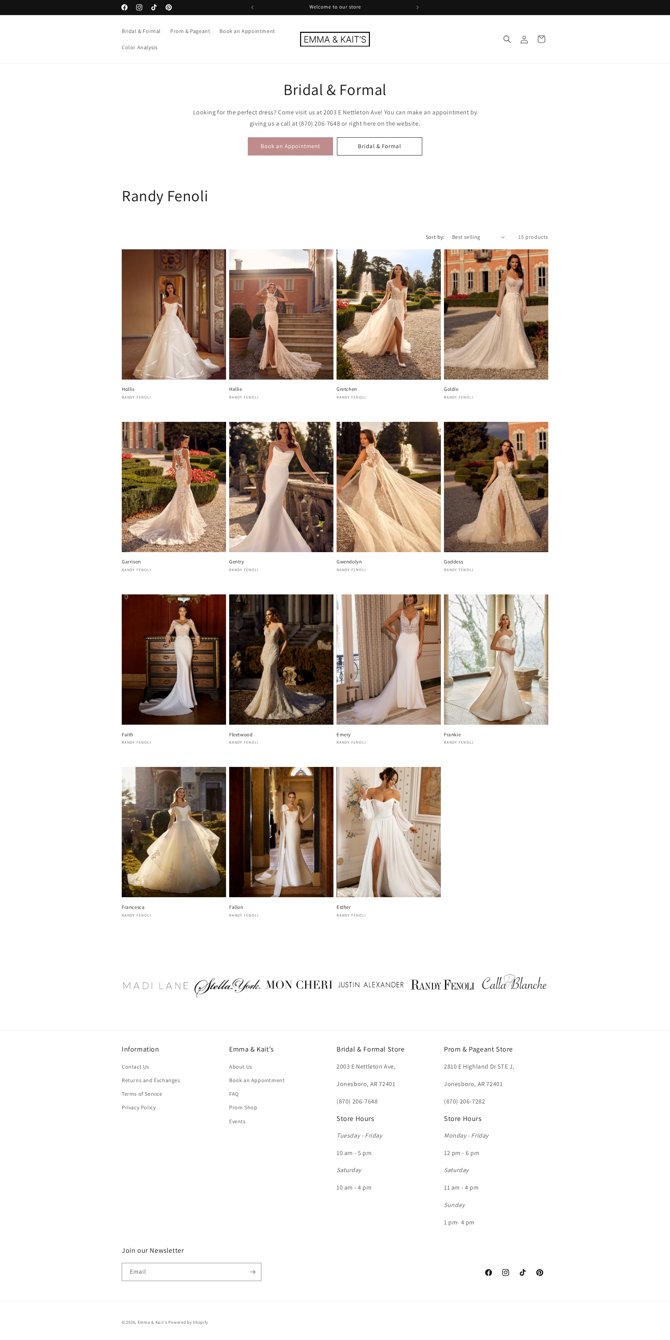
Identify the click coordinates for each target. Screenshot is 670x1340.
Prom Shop (243, 1107)
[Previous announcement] (252, 7)
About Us (240, 1066)
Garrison (131, 562)
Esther (344, 907)
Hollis (128, 389)
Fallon (236, 907)
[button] (507, 39)
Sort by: (435, 236)
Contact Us (135, 1066)
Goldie (451, 389)
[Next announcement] (417, 7)
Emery (344, 735)
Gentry (236, 562)
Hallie (235, 389)
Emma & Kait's (153, 1322)
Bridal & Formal (379, 146)
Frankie (452, 735)
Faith (127, 735)
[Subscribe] (252, 1272)
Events (237, 1121)
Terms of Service (142, 1093)
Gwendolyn (349, 562)
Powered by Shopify (188, 1322)
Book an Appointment (290, 146)
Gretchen (347, 389)
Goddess (453, 562)
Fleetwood (240, 735)
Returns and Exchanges (151, 1080)
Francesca (133, 907)
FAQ (234, 1093)
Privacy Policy (138, 1107)
